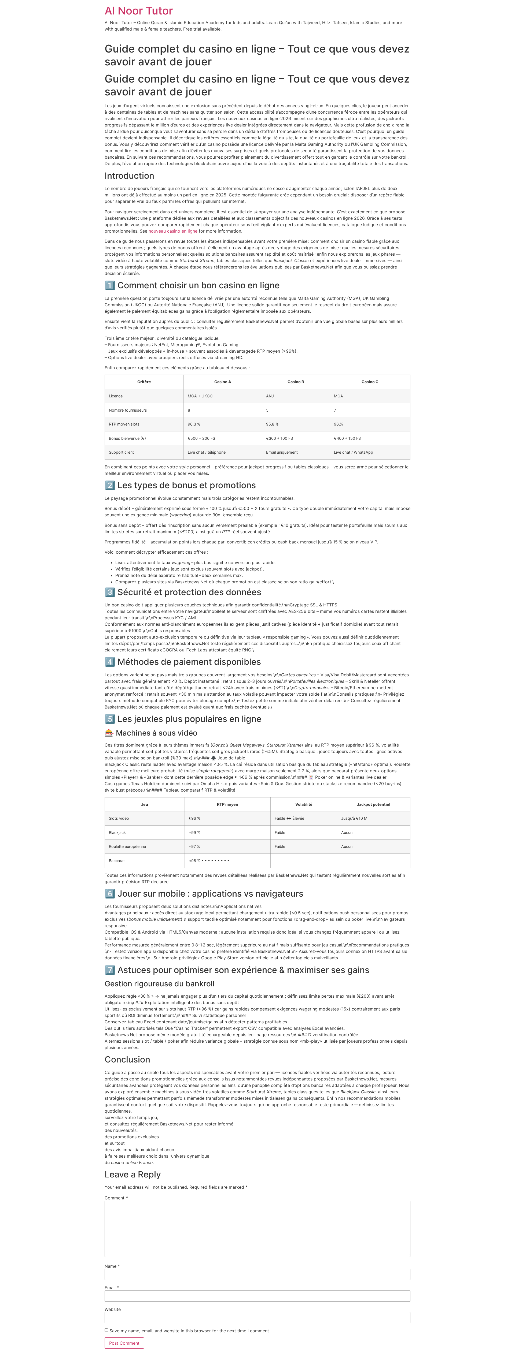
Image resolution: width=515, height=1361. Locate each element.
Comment (116, 1198)
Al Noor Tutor (139, 10)
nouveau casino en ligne (173, 231)
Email (112, 1287)
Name (112, 1266)
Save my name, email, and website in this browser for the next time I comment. (189, 1331)
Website (113, 1309)
